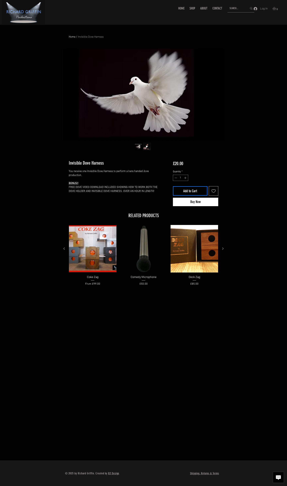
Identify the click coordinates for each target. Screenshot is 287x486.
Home (72, 37)
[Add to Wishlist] (213, 191)
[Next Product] (223, 249)
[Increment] (186, 178)
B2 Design (113, 473)
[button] (276, 8)
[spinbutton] (181, 178)
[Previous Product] (64, 249)
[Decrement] (175, 178)
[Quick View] (92, 249)
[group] (143, 257)
